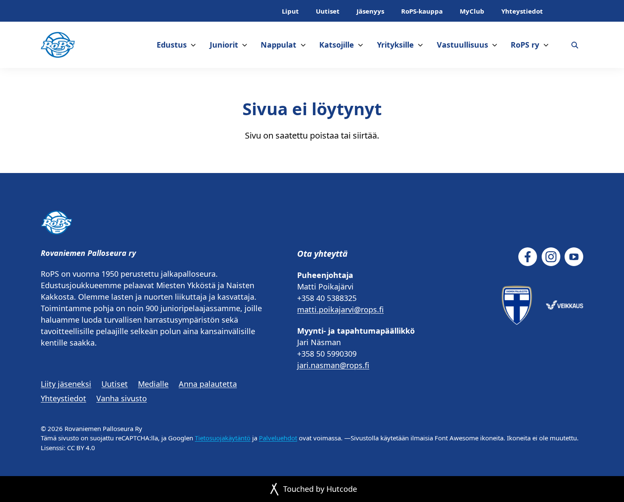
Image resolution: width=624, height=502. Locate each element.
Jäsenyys (370, 11)
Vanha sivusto (121, 398)
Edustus (172, 45)
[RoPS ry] (546, 45)
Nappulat (278, 45)
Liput (290, 11)
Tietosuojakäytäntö (222, 438)
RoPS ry (525, 45)
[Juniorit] (244, 45)
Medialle (153, 384)
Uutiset (328, 11)
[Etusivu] (58, 45)
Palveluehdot (278, 438)
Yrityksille (395, 45)
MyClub (472, 11)
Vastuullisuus (462, 45)
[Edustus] (193, 45)
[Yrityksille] (420, 45)
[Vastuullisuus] (494, 45)
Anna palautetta (208, 384)
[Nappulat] (303, 45)
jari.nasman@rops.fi (333, 365)
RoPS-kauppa (422, 11)
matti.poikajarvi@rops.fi (340, 309)
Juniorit (224, 45)
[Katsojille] (360, 45)
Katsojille (336, 45)
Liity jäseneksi (66, 384)
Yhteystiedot (522, 11)
